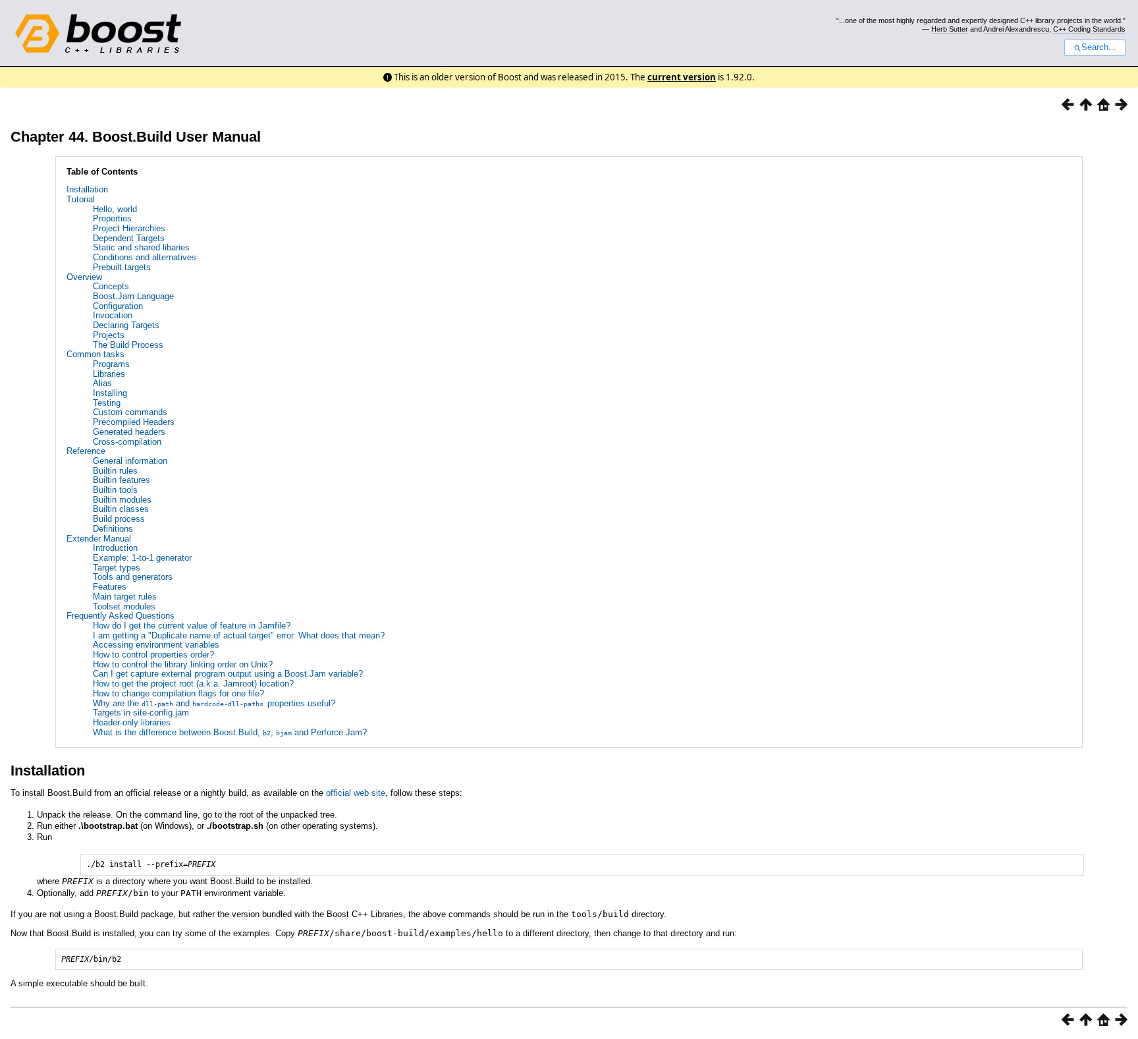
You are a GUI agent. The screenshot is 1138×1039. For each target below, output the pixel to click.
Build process (119, 519)
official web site (355, 793)
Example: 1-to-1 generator (142, 558)
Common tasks (95, 354)
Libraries (109, 374)
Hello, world (115, 209)
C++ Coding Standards (1089, 29)
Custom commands (130, 412)
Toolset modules (124, 606)
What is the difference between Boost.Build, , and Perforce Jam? (230, 732)
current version (681, 77)
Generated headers (129, 432)
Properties (112, 218)
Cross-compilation (127, 442)
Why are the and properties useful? (214, 703)
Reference (86, 451)
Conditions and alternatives (144, 257)
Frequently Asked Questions (121, 616)
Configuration (118, 306)
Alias (102, 383)
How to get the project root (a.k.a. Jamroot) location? (193, 683)
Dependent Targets (129, 238)
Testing (107, 403)
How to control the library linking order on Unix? (183, 664)
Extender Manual (99, 539)
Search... (1098, 47)
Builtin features (121, 480)
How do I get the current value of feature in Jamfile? (191, 626)
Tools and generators (133, 577)
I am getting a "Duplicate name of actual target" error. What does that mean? (239, 635)
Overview (84, 277)
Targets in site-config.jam (141, 712)
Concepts (111, 286)
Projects (108, 335)
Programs (111, 364)
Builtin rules (115, 471)
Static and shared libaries (141, 247)
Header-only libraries (132, 722)
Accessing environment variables (156, 645)
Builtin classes (121, 509)
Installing (110, 393)
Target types (116, 568)
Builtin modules (122, 500)
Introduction (115, 548)
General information (130, 461)
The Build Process (128, 345)
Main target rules (125, 597)
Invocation (112, 315)
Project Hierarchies (129, 228)
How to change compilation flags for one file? (178, 693)
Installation (87, 189)
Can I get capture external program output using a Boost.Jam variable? (228, 674)
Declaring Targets (126, 325)
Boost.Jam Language (133, 296)
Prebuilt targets (122, 267)
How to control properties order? (153, 655)
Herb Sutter (949, 29)
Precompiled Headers (134, 422)
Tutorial (81, 199)
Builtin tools (115, 490)
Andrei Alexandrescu (1016, 29)
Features (109, 587)
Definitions (113, 529)
